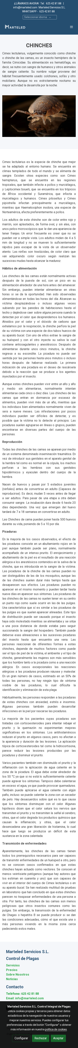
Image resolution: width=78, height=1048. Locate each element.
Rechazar (40, 1038)
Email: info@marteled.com (25, 998)
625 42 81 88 (54, 3)
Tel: (42, 3)
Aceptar (58, 1038)
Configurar (21, 1038)
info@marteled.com (25, 7)
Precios (11, 970)
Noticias (12, 979)
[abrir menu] (71, 27)
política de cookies (56, 1029)
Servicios (13, 965)
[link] (15, 27)
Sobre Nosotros (17, 974)
